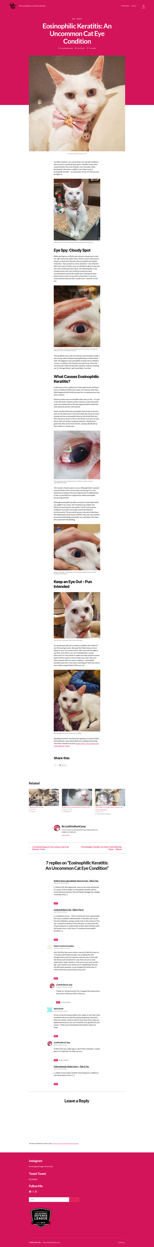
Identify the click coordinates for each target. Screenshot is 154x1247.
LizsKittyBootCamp (67, 48)
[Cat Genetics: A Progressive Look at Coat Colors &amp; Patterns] (110, 797)
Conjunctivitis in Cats (36, 807)
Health (79, 18)
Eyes (73, 18)
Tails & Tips (37, 1242)
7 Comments (92, 48)
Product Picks (125, 6)
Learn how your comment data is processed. (65, 1143)
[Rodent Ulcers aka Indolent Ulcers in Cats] (77, 797)
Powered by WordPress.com (51, 1242)
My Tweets (33, 1179)
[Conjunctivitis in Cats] (44, 797)
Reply (55, 903)
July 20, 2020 (80, 48)
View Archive (66, 835)
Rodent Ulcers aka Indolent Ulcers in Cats (76, 807)
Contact (133, 6)
